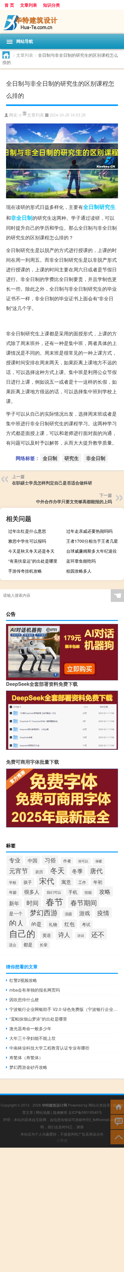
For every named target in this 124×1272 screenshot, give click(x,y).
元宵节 (18, 870)
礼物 (53, 924)
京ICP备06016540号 (85, 1112)
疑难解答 (60, 1112)
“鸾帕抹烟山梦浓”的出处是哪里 (38, 1019)
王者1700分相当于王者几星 (92, 541)
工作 (82, 882)
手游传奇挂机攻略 (25, 571)
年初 (97, 881)
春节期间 (83, 902)
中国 (32, 860)
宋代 (46, 880)
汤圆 (68, 913)
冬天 (57, 870)
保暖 (98, 861)
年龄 (13, 892)
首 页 (9, 5)
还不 (97, 934)
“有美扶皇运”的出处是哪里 (32, 561)
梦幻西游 (43, 912)
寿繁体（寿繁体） (26, 1057)
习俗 (50, 860)
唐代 (96, 870)
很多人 (31, 891)
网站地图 (43, 1112)
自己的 (22, 933)
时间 (32, 902)
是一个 (16, 913)
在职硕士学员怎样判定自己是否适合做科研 (52, 483)
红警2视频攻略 (23, 980)
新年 (14, 903)
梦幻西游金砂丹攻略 (28, 1067)
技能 (88, 892)
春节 (54, 901)
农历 (39, 871)
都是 (28, 944)
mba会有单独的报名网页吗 (34, 990)
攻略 (104, 891)
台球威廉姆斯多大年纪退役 (91, 551)
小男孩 (62, 1140)
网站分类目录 (99, 1104)
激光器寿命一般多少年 (30, 1028)
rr (20, 115)
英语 (46, 935)
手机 (72, 892)
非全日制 (22, 218)
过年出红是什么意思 (27, 531)
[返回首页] (117, 1106)
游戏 (84, 913)
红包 (69, 924)
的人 (16, 922)
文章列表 (28, 5)
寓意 (66, 881)
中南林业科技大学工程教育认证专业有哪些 (49, 1048)
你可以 (83, 861)
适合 (12, 944)
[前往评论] (117, 1121)
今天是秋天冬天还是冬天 (31, 551)
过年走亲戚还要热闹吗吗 (89, 531)
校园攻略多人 (78, 571)
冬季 (77, 871)
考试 (86, 924)
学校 (12, 882)
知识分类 (51, 5)
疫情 (103, 912)
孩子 (27, 882)
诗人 (64, 934)
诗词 (80, 935)
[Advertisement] (62, 1210)
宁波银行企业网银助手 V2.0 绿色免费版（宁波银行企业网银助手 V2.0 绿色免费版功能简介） (63, 1009)
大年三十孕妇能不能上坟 (32, 1038)
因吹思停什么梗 (24, 999)
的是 (36, 924)
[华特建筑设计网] (62, 22)
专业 (14, 860)
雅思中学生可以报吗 (27, 541)
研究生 (107, 207)
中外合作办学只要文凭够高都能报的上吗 (74, 501)
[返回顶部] (117, 1136)
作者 (67, 861)
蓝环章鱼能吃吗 (81, 561)
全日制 (91, 207)
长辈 (44, 945)
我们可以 (54, 892)
